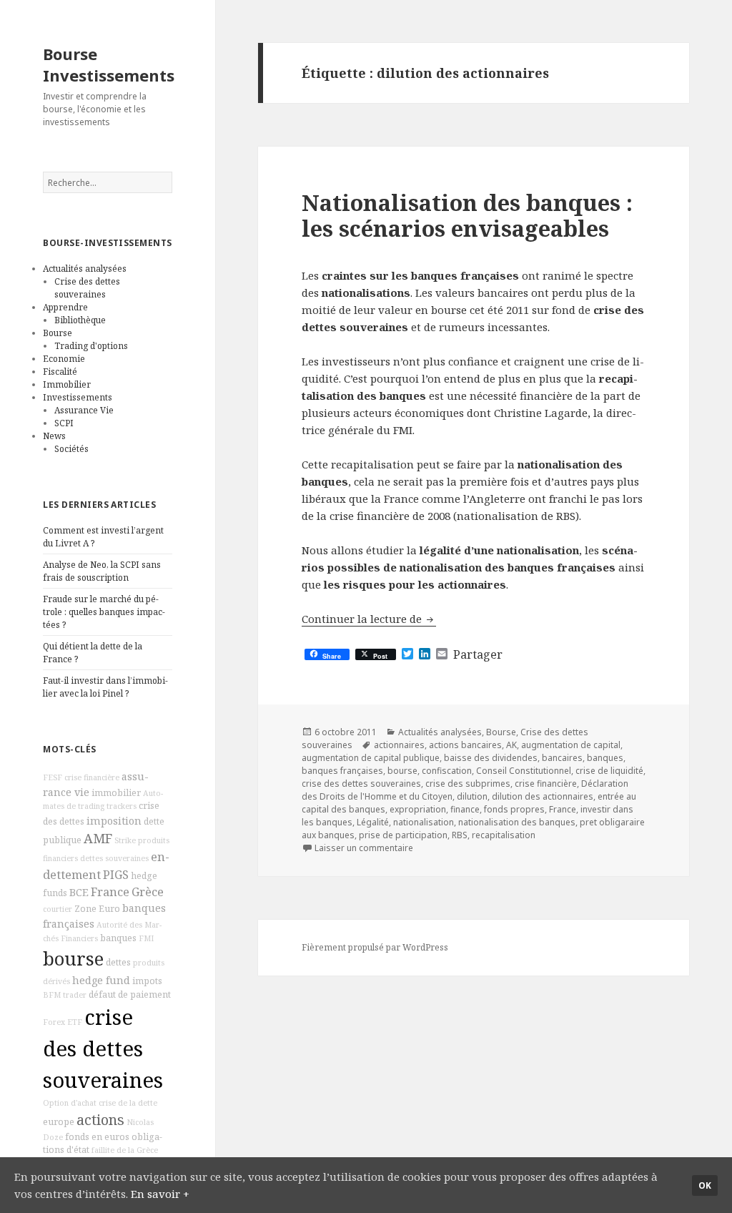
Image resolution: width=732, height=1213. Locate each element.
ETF (74, 1022)
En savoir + (160, 1194)
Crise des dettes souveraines (87, 287)
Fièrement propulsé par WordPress (375, 947)
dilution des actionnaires (542, 796)
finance (465, 809)
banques (118, 938)
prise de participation (403, 835)
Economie (64, 359)
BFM (52, 995)
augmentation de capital (570, 745)
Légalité (373, 822)
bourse (73, 958)
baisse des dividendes (491, 758)
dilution (472, 796)
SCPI (64, 423)
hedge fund (101, 980)
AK (511, 745)
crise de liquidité (609, 771)
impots (147, 981)
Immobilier (67, 384)
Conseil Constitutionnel (523, 771)
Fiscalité (60, 371)
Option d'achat (70, 1103)
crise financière (91, 777)
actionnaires (399, 745)
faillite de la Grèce (125, 1150)
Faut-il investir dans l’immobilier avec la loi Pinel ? (105, 686)
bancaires (562, 758)
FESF (52, 777)
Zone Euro (97, 909)
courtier (57, 909)
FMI (146, 938)
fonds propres (514, 809)
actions (100, 1119)
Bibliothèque (80, 320)
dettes (118, 962)
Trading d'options (91, 346)
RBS (460, 835)
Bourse (57, 333)
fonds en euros (97, 1137)
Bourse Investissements (108, 64)
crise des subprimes (467, 783)
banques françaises (342, 771)
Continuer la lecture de (369, 619)
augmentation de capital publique (371, 758)
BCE (79, 892)
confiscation (447, 771)
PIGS (116, 875)
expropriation (418, 809)
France (110, 892)
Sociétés (71, 449)
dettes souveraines (114, 858)
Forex (54, 1022)
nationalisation (423, 822)
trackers (122, 806)
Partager (478, 654)
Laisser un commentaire (364, 848)
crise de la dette (128, 1103)
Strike (125, 840)
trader (74, 995)
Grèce (148, 892)
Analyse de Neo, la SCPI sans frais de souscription (102, 571)
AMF (98, 838)
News (54, 436)
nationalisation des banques (516, 822)
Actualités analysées (85, 268)
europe (58, 1122)
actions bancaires (465, 745)
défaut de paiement (130, 994)
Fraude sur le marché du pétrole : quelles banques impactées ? (104, 612)
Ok (704, 1185)
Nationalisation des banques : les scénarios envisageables (467, 215)
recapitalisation (503, 835)
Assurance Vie (84, 410)
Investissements (77, 397)
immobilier (116, 793)
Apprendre (65, 307)
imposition (114, 821)
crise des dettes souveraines (103, 1048)
